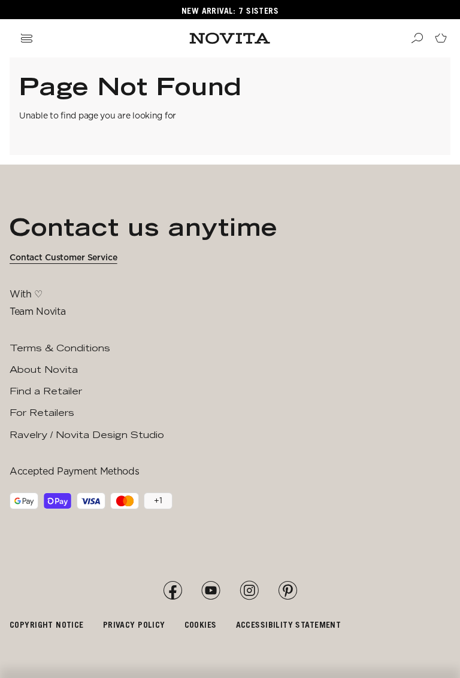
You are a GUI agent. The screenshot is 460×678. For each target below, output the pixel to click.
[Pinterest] (287, 590)
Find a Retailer (46, 391)
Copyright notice (47, 624)
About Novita (44, 369)
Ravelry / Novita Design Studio (87, 434)
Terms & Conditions (60, 348)
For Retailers (42, 412)
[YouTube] (210, 590)
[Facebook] (172, 590)
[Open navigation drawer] (26, 38)
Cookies (200, 624)
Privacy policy (134, 624)
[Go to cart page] (440, 38)
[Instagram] (249, 590)
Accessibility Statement (288, 624)
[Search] (416, 38)
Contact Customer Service (63, 257)
